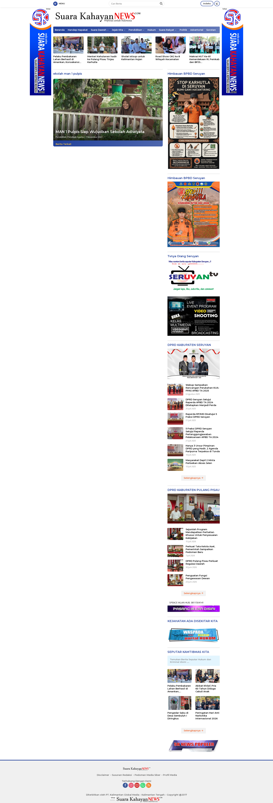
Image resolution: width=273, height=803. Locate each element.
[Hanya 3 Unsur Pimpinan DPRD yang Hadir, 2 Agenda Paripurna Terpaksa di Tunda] (175, 450)
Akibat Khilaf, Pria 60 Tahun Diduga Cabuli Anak (205, 688)
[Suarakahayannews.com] (97, 16)
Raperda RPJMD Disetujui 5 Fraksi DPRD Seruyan (201, 415)
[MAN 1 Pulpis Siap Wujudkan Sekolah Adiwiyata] (108, 109)
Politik (183, 29)
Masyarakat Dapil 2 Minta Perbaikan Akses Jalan (200, 462)
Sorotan (211, 29)
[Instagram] (131, 785)
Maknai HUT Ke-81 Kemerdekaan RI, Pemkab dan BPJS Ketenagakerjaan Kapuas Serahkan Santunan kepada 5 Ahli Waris (204, 59)
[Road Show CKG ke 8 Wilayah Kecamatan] (170, 44)
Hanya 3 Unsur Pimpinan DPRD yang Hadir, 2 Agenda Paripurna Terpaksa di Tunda (203, 448)
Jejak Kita (117, 29)
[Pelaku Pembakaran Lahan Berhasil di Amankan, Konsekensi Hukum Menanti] (68, 44)
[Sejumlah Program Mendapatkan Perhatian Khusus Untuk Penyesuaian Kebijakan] (175, 534)
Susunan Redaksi (122, 775)
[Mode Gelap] (217, 3)
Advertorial (196, 29)
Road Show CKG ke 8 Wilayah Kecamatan (167, 58)
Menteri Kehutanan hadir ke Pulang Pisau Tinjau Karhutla (102, 59)
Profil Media (170, 775)
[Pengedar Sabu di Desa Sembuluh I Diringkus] (179, 703)
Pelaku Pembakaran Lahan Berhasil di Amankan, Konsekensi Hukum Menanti (66, 59)
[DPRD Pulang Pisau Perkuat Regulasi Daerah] (175, 566)
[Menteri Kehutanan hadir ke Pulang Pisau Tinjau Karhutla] (102, 44)
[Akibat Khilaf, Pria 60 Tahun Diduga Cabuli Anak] (207, 676)
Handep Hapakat (78, 29)
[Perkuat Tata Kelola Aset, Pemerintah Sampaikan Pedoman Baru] (175, 551)
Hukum (152, 29)
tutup (48, 9)
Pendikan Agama (75, 137)
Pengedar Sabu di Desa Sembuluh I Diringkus (177, 715)
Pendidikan (135, 29)
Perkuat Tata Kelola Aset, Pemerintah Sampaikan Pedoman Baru (200, 549)
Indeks (207, 3)
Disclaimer (103, 775)
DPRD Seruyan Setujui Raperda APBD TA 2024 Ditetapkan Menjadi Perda (201, 402)
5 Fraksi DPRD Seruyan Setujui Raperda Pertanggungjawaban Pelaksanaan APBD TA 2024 (202, 433)
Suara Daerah (98, 29)
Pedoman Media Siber (147, 775)
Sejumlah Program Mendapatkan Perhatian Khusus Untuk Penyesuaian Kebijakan (202, 533)
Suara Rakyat (166, 29)
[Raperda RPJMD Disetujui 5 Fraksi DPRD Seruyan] (175, 419)
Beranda (60, 29)
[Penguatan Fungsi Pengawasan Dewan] (175, 580)
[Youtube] (137, 785)
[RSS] (148, 785)
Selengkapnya (192, 478)
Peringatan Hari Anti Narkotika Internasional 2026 (207, 715)
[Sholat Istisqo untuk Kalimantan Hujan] (136, 44)
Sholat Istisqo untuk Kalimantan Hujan (133, 58)
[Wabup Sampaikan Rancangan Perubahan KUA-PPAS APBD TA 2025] (175, 390)
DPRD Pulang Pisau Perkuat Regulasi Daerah (202, 562)
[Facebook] (125, 785)
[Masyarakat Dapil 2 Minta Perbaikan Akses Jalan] (175, 465)
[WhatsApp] (142, 785)
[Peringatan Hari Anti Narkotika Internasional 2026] (207, 703)
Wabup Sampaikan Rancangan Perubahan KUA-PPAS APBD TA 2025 (202, 388)
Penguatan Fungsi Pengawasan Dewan (198, 577)
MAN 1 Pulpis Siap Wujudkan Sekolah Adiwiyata (100, 132)
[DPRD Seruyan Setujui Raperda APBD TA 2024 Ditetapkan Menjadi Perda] (175, 404)
